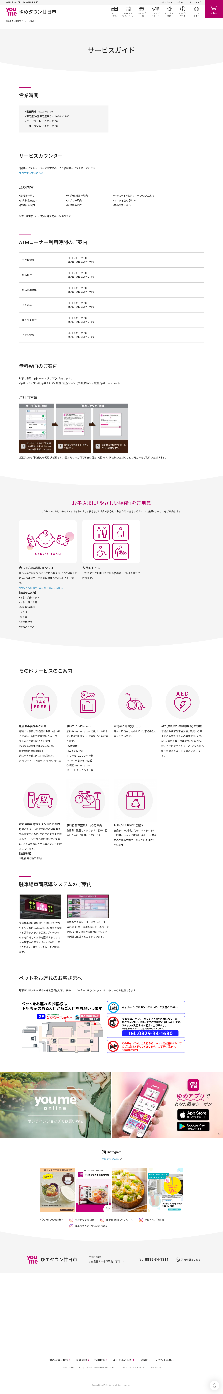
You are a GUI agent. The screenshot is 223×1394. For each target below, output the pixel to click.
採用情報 (100, 1360)
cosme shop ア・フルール (119, 1219)
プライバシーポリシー (71, 1368)
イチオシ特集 (169, 11)
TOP (214, 1385)
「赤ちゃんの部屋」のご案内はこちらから (41, 587)
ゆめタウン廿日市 (13, 21)
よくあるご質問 (122, 1360)
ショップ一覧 (142, 11)
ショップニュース (155, 11)
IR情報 (144, 1360)
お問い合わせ (155, 1368)
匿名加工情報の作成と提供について (101, 1368)
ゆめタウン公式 (110, 1158)
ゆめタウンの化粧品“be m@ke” (91, 1226)
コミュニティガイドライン (133, 1368)
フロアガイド (196, 11)
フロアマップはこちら (31, 173)
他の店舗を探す (28, 2)
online (214, 9)
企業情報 (81, 1360)
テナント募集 (163, 1360)
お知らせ (181, 2)
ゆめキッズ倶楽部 (154, 1219)
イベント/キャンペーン (128, 11)
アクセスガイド (165, 2)
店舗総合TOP (11, 2)
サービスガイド (183, 11)
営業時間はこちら (191, 1259)
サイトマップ (195, 2)
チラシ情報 (114, 11)
